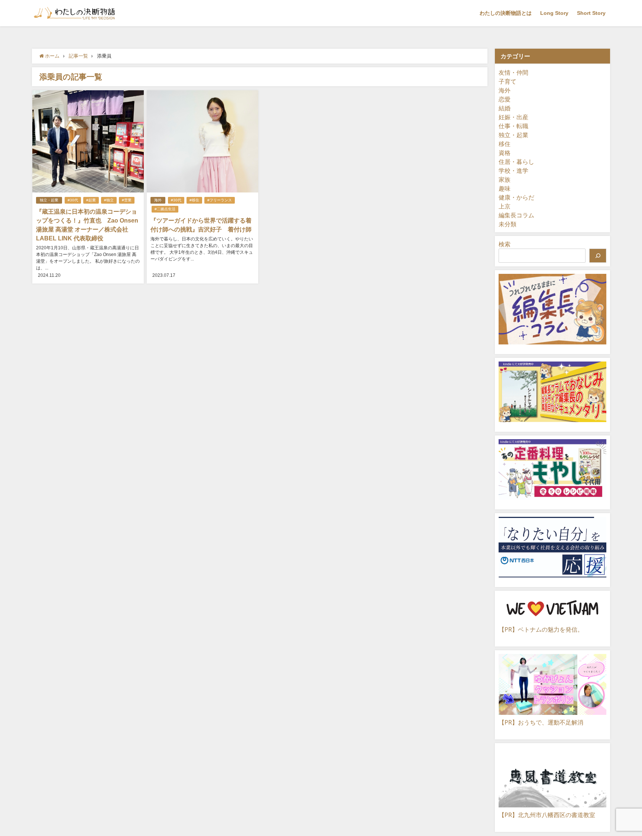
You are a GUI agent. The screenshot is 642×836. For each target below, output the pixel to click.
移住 (504, 144)
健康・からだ (516, 197)
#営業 (127, 200)
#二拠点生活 (165, 209)
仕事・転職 (513, 126)
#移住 (194, 200)
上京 (504, 206)
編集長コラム (516, 215)
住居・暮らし (516, 162)
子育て (507, 81)
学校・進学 (513, 171)
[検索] (597, 256)
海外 (158, 200)
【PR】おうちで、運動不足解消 (541, 722)
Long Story (554, 13)
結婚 (504, 108)
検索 (504, 244)
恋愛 (504, 99)
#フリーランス (219, 200)
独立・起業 (49, 200)
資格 (504, 153)
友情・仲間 (513, 72)
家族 (504, 179)
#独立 (109, 200)
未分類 (507, 224)
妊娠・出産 (513, 117)
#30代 (73, 200)
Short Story (591, 13)
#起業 (91, 200)
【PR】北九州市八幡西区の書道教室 (547, 815)
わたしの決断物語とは (506, 13)
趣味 (504, 188)
